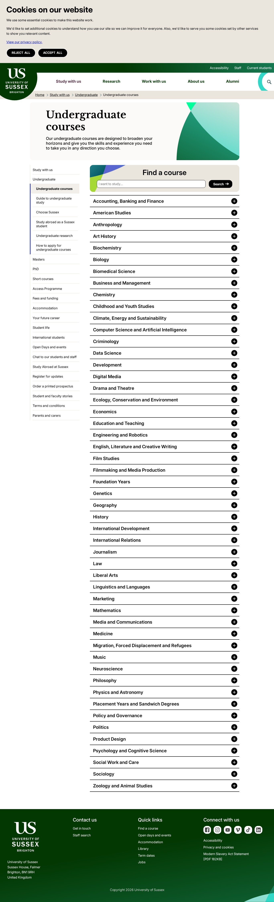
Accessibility (219, 68)
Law (97, 563)
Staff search (82, 835)
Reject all (21, 53)
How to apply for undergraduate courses (53, 247)
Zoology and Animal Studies (122, 785)
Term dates (146, 855)
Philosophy (105, 680)
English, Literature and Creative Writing (135, 446)
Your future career (46, 318)
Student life (41, 328)
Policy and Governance (117, 715)
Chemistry (104, 294)
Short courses (43, 279)
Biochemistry (107, 247)
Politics (101, 727)
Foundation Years (111, 481)
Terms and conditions (49, 406)
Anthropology (107, 224)
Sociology (103, 774)
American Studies (112, 212)
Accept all (52, 53)
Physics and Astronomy (118, 692)
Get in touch (82, 828)
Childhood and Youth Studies (123, 306)
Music (99, 657)
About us (196, 81)
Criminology (106, 341)
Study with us (68, 81)
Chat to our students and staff (55, 357)
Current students (259, 68)
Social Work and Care (116, 762)
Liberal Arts (105, 575)
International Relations (117, 540)
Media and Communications (122, 622)
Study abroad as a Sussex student (55, 224)
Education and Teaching (118, 423)
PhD (36, 269)
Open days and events (154, 835)
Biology (101, 259)
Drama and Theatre (113, 388)
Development (107, 365)
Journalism (105, 552)
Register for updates (48, 376)
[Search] (266, 82)
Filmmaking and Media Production (129, 470)
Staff (237, 68)
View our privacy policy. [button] (24, 42)
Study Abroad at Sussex (50, 367)
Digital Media (107, 376)
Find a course (148, 828)
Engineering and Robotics (120, 435)
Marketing (104, 598)
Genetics (102, 493)
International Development (121, 528)
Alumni (232, 81)
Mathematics (107, 610)
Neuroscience (108, 668)
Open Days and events (49, 347)
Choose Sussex (47, 212)
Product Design (109, 739)
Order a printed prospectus (53, 386)
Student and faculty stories (52, 396)
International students (49, 337)
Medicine (103, 633)
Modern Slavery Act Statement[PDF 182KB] (226, 856)
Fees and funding (45, 298)
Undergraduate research (54, 236)
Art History (104, 236)
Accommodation (45, 308)
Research (111, 81)
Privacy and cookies (218, 847)
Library (143, 849)
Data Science (107, 353)
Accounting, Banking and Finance (128, 201)
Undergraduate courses (54, 189)
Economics (105, 411)
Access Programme (47, 289)
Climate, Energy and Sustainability (129, 318)
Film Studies (106, 458)
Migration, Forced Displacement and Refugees (142, 645)
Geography (105, 505)
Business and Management (121, 283)
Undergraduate (44, 179)
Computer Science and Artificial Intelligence (140, 329)
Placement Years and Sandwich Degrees (136, 704)
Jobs (141, 862)
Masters (39, 259)
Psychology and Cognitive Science (130, 750)
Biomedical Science (114, 271)
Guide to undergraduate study (54, 200)
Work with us (154, 81)
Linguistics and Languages (121, 586)
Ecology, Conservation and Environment (135, 399)
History (101, 516)
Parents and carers (47, 415)
